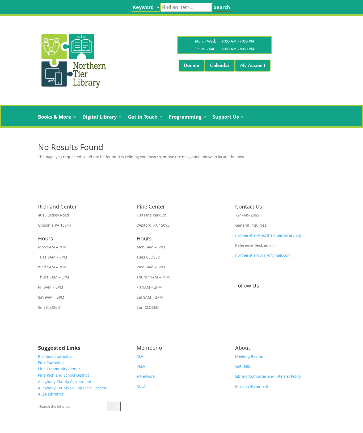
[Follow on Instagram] (260, 299)
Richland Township (55, 356)
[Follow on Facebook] (239, 299)
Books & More (54, 117)
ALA (140, 356)
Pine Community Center (59, 368)
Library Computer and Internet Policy (268, 376)
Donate (191, 65)
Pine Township (51, 362)
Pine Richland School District (63, 375)
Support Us (226, 117)
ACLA (141, 386)
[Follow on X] (250, 299)
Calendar (220, 65)
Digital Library (99, 117)
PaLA (141, 366)
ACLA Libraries (51, 394)
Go (117, 406)
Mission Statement (251, 386)
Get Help (243, 366)
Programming (185, 117)
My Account (252, 65)
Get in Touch (143, 117)
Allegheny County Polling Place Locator (72, 387)
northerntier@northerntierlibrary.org (268, 235)
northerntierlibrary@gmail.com (263, 255)
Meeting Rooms (249, 356)
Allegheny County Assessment (64, 381)
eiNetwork (146, 376)
